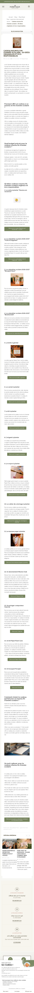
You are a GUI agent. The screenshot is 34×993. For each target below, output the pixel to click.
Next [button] (29, 836)
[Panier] (29, 7)
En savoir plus (17, 900)
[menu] (3, 7)
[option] (9, 854)
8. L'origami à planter (11, 437)
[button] (17, 229)
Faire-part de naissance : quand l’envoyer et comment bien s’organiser (23, 854)
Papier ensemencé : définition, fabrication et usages (8, 853)
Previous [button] (27, 836)
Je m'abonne (17, 942)
